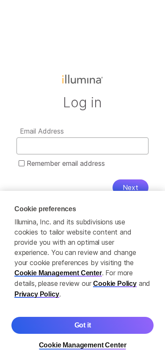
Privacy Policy (36, 290)
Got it (82, 320)
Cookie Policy (115, 279)
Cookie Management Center (58, 268)
